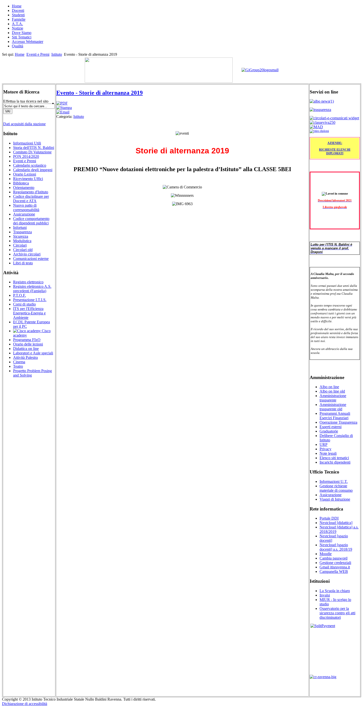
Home (16, 6)
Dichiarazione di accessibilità (24, 704)
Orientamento (23, 187)
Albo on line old (332, 391)
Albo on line (329, 387)
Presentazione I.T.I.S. (29, 300)
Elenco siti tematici (334, 458)
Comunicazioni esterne (31, 258)
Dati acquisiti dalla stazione (24, 124)
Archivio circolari (26, 254)
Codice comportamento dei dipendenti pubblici (31, 221)
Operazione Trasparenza (338, 422)
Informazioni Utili (27, 143)
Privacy (325, 449)
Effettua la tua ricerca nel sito (25, 101)
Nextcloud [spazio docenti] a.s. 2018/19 (336, 547)
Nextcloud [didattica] (336, 523)
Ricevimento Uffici (28, 179)
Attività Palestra (25, 357)
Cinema (19, 362)
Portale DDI (329, 518)
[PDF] (62, 103)
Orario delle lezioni (28, 344)
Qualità (17, 46)
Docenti (18, 10)
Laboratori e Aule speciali (33, 353)
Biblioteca (21, 183)
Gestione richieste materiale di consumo (336, 488)
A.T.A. (17, 24)
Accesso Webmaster (27, 41)
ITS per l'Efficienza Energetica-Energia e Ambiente (29, 313)
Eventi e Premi (37, 54)
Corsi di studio (24, 304)
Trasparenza (22, 232)
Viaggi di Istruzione (335, 499)
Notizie (17, 28)
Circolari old (23, 250)
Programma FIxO (26, 340)
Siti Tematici (21, 37)
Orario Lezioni (24, 174)
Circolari (20, 245)
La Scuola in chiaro (335, 591)
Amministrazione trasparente (333, 398)
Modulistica (22, 241)
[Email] (62, 112)
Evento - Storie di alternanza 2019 (99, 93)
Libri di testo (23, 263)
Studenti (18, 15)
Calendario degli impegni (32, 170)
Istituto (56, 54)
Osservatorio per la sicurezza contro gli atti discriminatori (337, 612)
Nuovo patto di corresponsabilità (26, 207)
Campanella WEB (334, 571)
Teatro (18, 366)
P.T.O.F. (19, 295)
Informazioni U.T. (334, 481)
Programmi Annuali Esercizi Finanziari (335, 415)
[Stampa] (64, 108)
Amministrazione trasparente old (333, 406)
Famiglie (18, 19)
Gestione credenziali (335, 563)
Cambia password (333, 558)
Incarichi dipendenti (335, 462)
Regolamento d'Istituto (30, 192)
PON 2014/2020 (26, 156)
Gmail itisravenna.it (335, 567)
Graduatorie (329, 431)
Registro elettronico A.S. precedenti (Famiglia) (32, 288)
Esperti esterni (331, 427)
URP (323, 444)
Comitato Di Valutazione (32, 152)
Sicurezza (20, 236)
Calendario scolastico (29, 165)
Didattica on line (26, 348)
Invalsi (325, 595)
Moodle (326, 554)
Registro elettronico (28, 282)
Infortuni (20, 227)
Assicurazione (24, 214)
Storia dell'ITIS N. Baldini (33, 147)
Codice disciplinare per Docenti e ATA (31, 198)
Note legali (328, 453)
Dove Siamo (21, 33)
